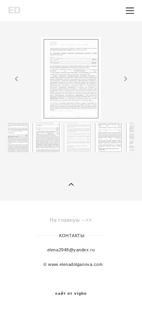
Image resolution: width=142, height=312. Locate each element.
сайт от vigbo (71, 293)
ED (14, 10)
